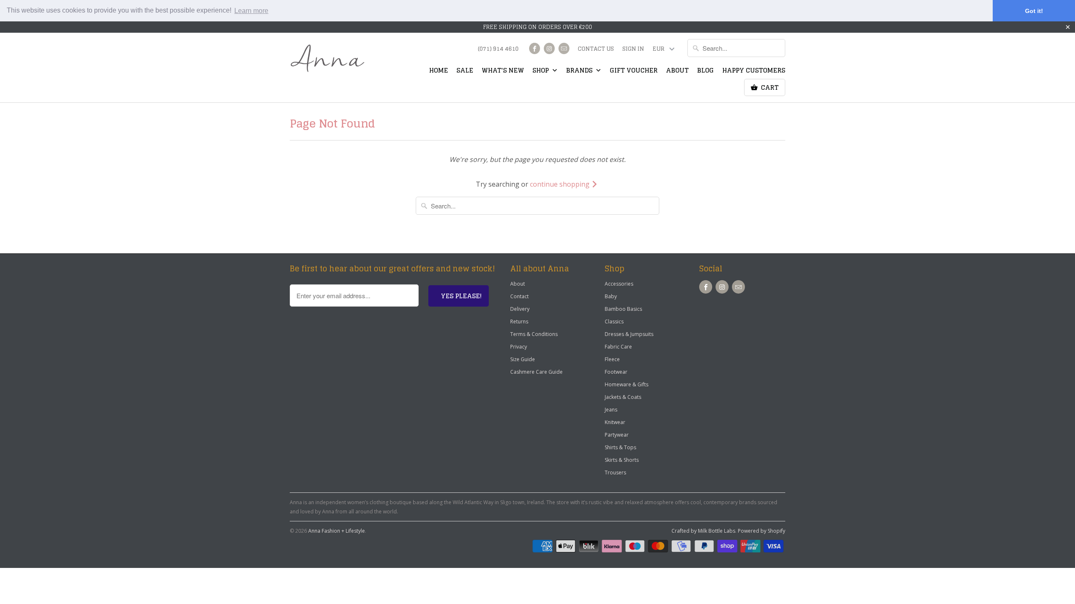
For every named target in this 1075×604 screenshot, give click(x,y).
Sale (464, 71)
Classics (614, 321)
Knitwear (615, 422)
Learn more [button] (251, 10)
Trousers (615, 472)
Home (438, 71)
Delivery (520, 308)
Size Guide (522, 359)
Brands (580, 71)
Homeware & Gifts (626, 384)
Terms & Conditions (534, 334)
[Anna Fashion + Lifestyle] (327, 58)
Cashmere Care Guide (536, 371)
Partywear (617, 434)
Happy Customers (753, 71)
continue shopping (560, 184)
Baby (611, 296)
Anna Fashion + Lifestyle (336, 530)
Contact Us (596, 49)
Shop (541, 71)
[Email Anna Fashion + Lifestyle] (563, 48)
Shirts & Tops (620, 447)
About (677, 71)
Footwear (616, 371)
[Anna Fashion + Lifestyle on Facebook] (534, 48)
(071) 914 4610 (498, 49)
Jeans (611, 409)
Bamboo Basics (623, 308)
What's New (503, 71)
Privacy (518, 346)
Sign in (633, 49)
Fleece (612, 359)
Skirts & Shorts (622, 459)
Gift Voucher (634, 71)
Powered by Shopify (761, 530)
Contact (519, 296)
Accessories (619, 283)
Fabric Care (618, 346)
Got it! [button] (1034, 11)
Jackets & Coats (623, 397)
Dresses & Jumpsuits (629, 334)
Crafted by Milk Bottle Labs (703, 530)
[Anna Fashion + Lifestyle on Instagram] (549, 48)
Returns (519, 321)
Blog (705, 71)
